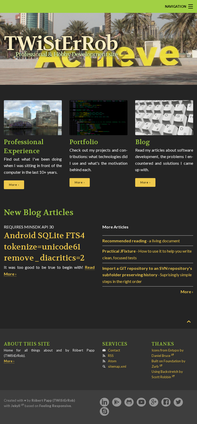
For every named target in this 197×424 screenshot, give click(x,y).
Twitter (178, 402)
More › (14, 184)
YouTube (141, 402)
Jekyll (15, 406)
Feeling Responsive (55, 406)
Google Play (116, 402)
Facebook (166, 402)
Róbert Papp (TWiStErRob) (53, 400)
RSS (111, 356)
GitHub (129, 402)
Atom (112, 361)
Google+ (153, 402)
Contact (114, 350)
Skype (104, 411)
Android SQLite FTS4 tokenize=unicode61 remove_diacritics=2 (44, 247)
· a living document (141, 240)
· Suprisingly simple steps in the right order (147, 275)
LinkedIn (104, 402)
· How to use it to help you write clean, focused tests (147, 254)
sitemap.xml (117, 366)
